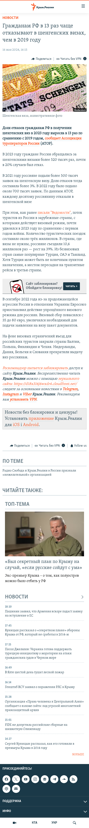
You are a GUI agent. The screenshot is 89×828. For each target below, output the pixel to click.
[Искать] (74, 823)
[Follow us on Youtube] (26, 779)
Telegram (70, 389)
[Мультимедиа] (14, 823)
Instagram (10, 394)
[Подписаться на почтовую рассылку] (16, 789)
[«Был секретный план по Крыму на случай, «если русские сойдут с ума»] (44, 534)
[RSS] (73, 779)
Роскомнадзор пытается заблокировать (35, 368)
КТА (34, 822)
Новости (10, 18)
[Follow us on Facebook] (6, 779)
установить (19, 400)
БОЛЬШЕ (78, 754)
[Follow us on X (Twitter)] (16, 779)
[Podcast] (6, 789)
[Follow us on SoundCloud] (64, 779)
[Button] (41, 59)
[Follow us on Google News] (45, 779)
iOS (16, 425)
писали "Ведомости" (54, 213)
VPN (32, 400)
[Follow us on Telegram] (54, 779)
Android (31, 425)
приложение (41, 418)
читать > (71, 286)
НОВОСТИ (16, 597)
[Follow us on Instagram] (35, 779)
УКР (54, 822)
